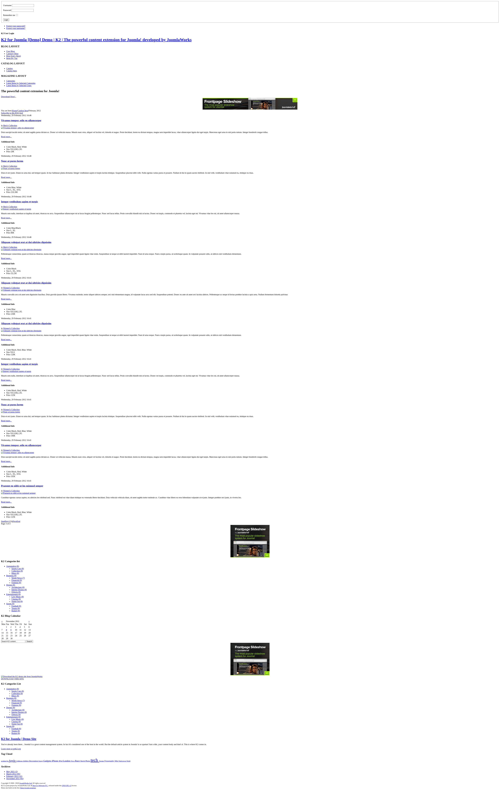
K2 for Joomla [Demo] (96, 39)
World (128, 761)
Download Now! (8, 97)
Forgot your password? (15, 26)
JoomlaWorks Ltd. (25, 783)
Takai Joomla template (28, 788)
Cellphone (19, 761)
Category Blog (12, 54)
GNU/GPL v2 (66, 785)
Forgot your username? (15, 28)
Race (77, 761)
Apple (12, 760)
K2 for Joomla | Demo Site (18, 739)
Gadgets (47, 761)
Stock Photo (85, 761)
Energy (41, 761)
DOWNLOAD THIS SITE (12, 679)
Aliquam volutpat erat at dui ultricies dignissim (26, 242)
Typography (109, 761)
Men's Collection (10, 125)
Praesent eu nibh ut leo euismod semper (22, 485)
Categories (10, 81)
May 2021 (12, 771)
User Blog (10, 51)
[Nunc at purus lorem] (10, 168)
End (18, 521)
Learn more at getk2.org (11, 749)
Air (7, 761)
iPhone (55, 761)
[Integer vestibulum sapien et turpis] (16, 209)
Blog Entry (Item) (13, 56)
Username (7, 5)
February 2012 (14, 776)
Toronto (101, 761)
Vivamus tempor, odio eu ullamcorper (21, 120)
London (67, 761)
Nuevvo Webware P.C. (40, 785)
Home (14, 111)
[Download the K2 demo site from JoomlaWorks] (21, 676)
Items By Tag (11, 58)
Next (15, 521)
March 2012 (13, 774)
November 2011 (14, 779)
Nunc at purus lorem (12, 161)
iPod (61, 761)
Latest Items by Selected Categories (20, 83)
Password (7, 10)
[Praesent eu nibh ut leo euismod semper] (18, 493)
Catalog (9, 68)
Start (3, 521)
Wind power (122, 761)
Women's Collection (11, 288)
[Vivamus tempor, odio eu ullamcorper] (17, 128)
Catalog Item (11, 71)
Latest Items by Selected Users (18, 85)
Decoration (34, 761)
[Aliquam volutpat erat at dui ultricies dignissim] (21, 249)
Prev (7, 521)
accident (3, 761)
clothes (26, 761)
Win (116, 761)
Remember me (9, 15)
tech (95, 760)
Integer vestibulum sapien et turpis (19, 201)
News (73, 761)
